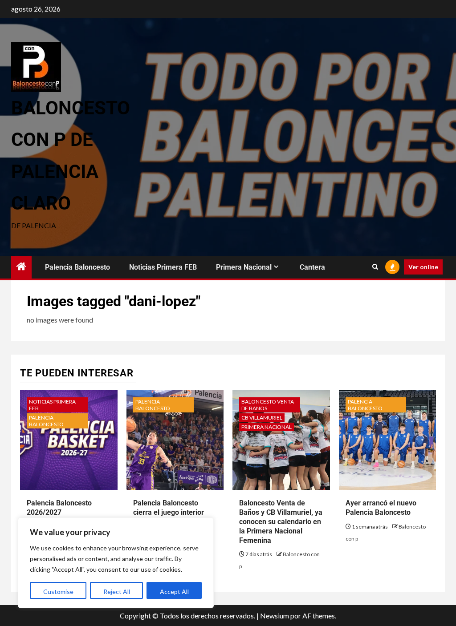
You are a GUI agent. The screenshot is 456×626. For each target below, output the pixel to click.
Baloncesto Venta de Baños (267, 405)
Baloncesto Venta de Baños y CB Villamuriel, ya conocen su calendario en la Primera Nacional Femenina (280, 521)
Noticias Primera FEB (163, 267)
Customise (58, 591)
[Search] (375, 266)
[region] (116, 562)
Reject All (116, 591)
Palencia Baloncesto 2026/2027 (59, 508)
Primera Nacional (244, 267)
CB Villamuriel (261, 417)
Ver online (423, 267)
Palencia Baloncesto (77, 267)
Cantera (312, 267)
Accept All (174, 591)
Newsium (274, 615)
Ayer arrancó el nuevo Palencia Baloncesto (381, 508)
